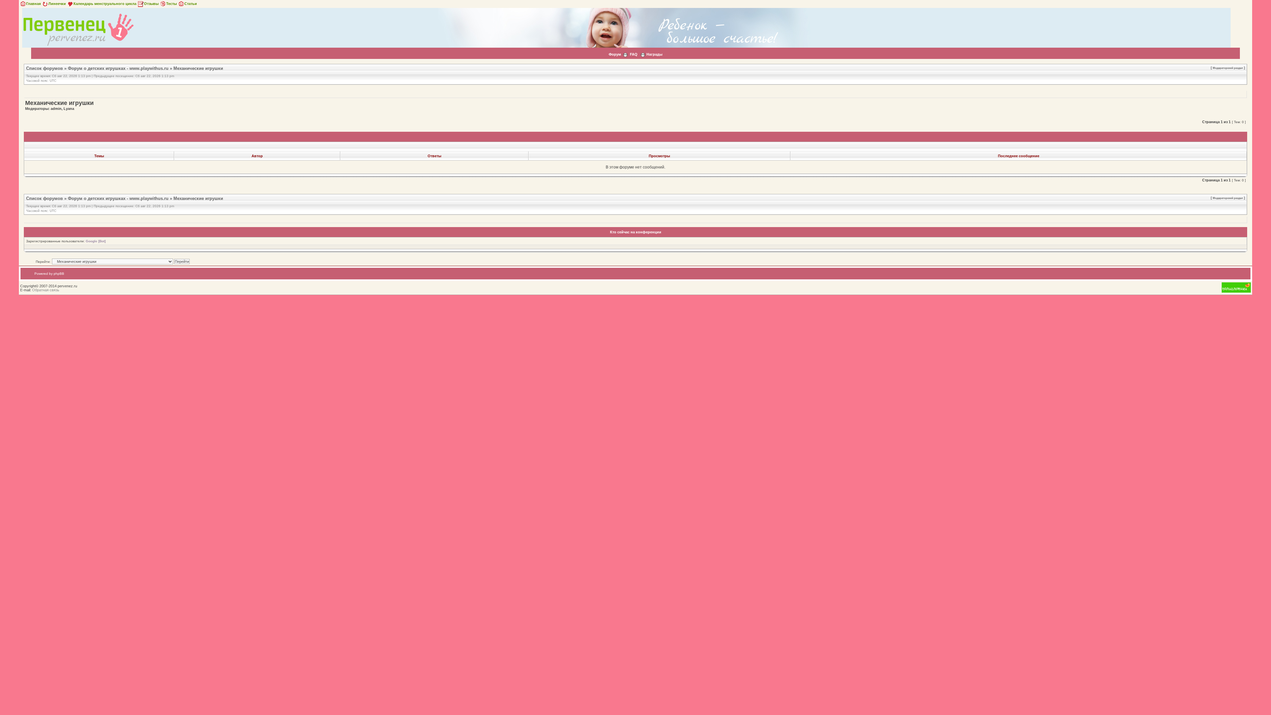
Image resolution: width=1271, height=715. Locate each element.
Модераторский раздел (1228, 68)
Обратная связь (45, 290)
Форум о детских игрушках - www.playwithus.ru (118, 68)
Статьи (190, 4)
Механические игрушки (198, 68)
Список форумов (44, 68)
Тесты (171, 4)
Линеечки (57, 4)
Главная (33, 4)
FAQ (633, 54)
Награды (654, 54)
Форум (615, 54)
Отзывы (151, 4)
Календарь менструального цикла (104, 4)
